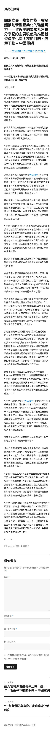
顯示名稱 (8, 616)
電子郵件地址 (10, 629)
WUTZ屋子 (17, 51)
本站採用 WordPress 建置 (25, 725)
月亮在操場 (11, 9)
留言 (7, 577)
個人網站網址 (9, 642)
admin (11, 546)
